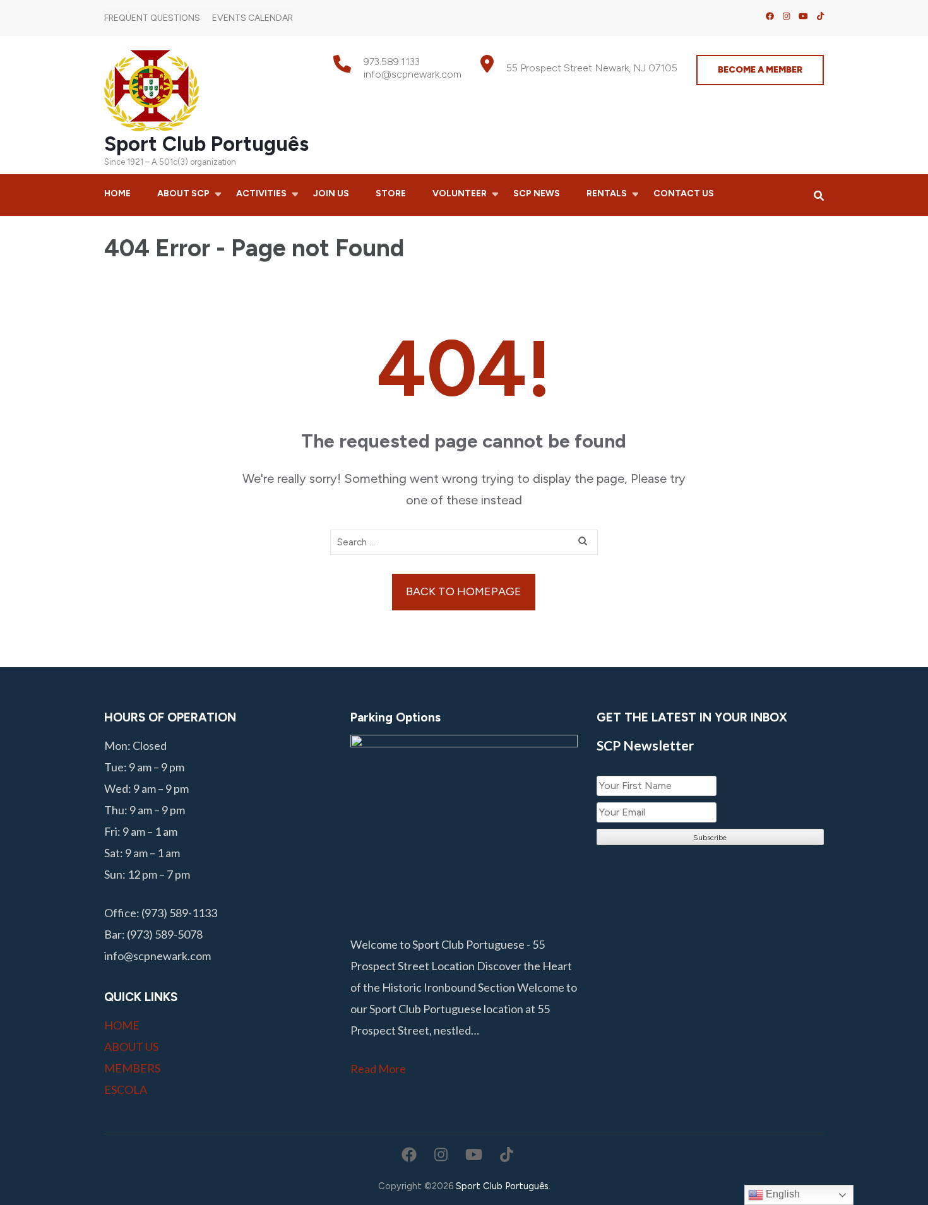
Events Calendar (252, 18)
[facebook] (770, 16)
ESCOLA (125, 1089)
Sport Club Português (206, 144)
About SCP (183, 193)
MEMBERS (132, 1068)
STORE (391, 193)
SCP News (536, 193)
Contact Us (683, 193)
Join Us (331, 193)
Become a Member (760, 69)
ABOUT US (131, 1047)
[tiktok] (820, 16)
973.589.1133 (392, 62)
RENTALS (606, 193)
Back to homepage (463, 591)
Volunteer (459, 193)
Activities (261, 193)
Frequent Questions (152, 18)
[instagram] (786, 16)
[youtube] (803, 16)
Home (117, 193)
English (781, 1194)
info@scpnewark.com (412, 74)
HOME (122, 1025)
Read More (378, 1069)
